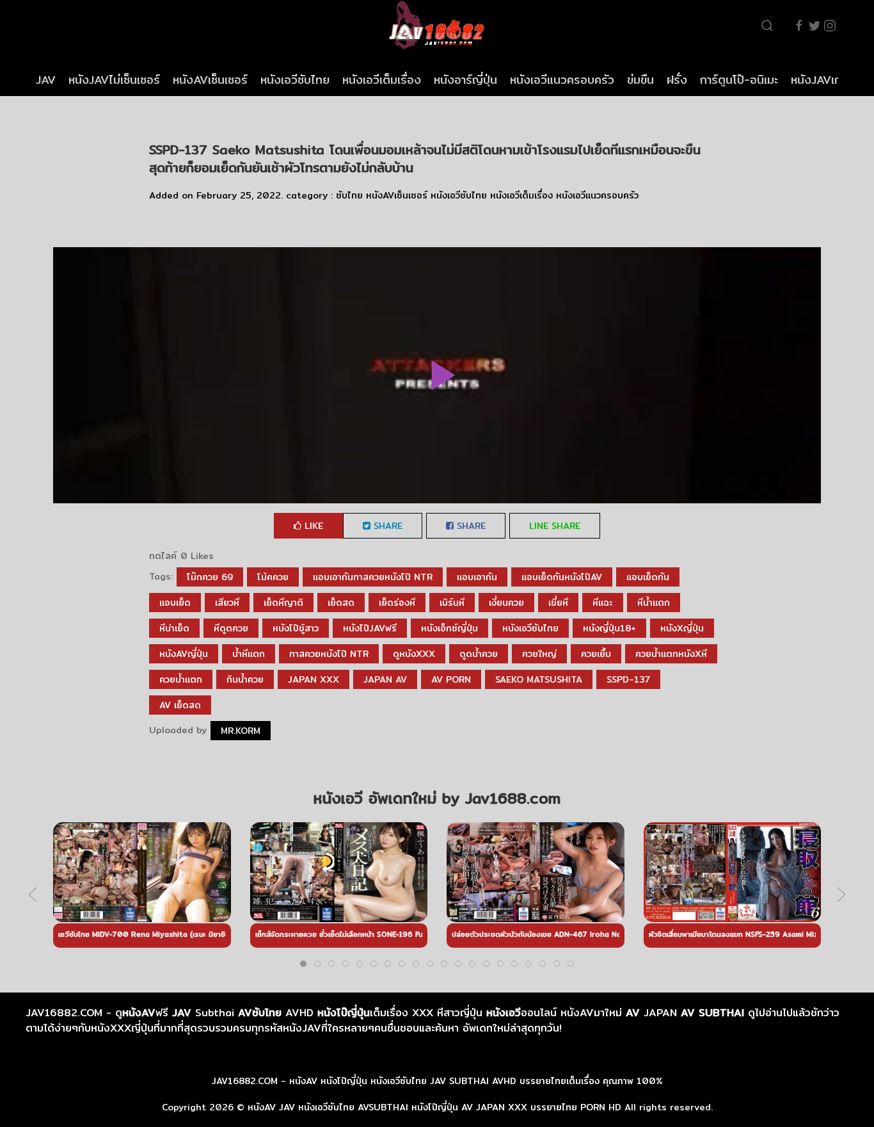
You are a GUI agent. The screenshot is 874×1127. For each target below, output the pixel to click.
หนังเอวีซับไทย (295, 79)
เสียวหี (227, 603)
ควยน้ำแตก (180, 679)
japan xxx (313, 679)
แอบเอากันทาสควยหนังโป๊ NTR (373, 577)
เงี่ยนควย (506, 603)
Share (386, 526)
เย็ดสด (341, 603)
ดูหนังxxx (414, 654)
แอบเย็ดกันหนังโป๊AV (561, 577)
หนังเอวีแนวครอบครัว (562, 79)
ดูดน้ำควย (478, 654)
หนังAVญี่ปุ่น (183, 654)
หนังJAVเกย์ (819, 79)
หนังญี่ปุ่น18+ (609, 628)
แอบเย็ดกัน (647, 577)
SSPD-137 (628, 679)
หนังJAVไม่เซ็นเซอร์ (114, 79)
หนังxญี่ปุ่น (682, 628)
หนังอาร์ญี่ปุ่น (465, 79)
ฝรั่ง (677, 79)
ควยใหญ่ (539, 654)
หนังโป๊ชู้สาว (296, 628)
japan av (385, 679)
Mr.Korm (240, 731)
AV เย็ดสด (180, 705)
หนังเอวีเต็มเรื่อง (381, 79)
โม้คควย (273, 577)
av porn (451, 679)
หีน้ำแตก (653, 603)
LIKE (312, 526)
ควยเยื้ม (596, 654)
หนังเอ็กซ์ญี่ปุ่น (449, 628)
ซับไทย (349, 195)
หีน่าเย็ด (174, 628)
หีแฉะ (602, 603)
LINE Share (554, 526)
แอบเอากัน (477, 577)
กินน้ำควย (245, 679)
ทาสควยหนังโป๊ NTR (329, 654)
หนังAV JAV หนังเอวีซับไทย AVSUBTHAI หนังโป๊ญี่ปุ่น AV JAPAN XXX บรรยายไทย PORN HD (434, 1107)
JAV (46, 79)
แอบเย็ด (175, 603)
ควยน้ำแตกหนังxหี (671, 654)
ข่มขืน (640, 79)
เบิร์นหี (452, 603)
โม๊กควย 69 (210, 577)
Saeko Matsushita (538, 679)
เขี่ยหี (558, 603)
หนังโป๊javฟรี (370, 628)
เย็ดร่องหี (397, 603)
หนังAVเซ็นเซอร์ (210, 79)
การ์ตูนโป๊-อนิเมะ (739, 79)
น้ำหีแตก (248, 654)
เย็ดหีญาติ (283, 603)
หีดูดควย (231, 628)
